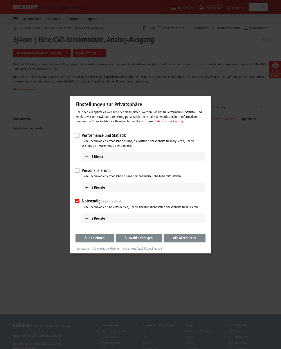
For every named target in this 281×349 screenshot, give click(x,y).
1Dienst (97, 156)
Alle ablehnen (95, 237)
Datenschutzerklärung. (169, 121)
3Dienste (98, 187)
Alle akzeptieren (184, 237)
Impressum (82, 249)
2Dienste (98, 218)
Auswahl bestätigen (139, 237)
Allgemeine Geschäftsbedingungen (143, 249)
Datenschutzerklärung (106, 249)
